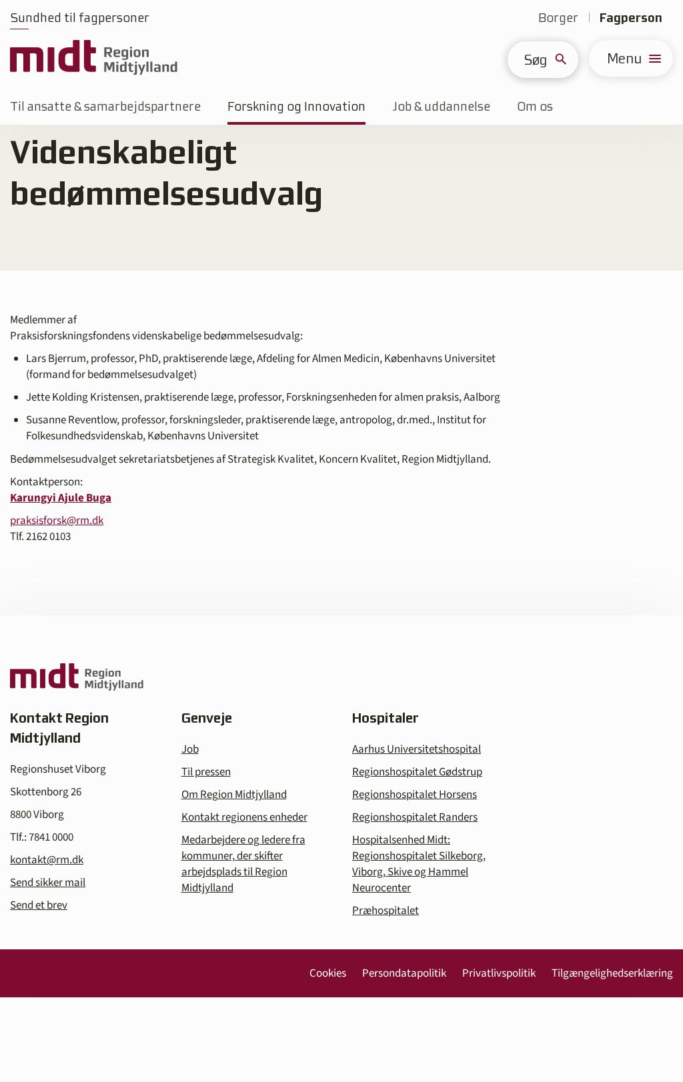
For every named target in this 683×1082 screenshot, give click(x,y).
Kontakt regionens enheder (244, 817)
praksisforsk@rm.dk (56, 521)
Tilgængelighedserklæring (612, 973)
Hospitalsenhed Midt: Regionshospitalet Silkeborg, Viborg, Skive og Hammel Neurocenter (419, 864)
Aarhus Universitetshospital (416, 749)
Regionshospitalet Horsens (414, 795)
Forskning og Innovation (296, 106)
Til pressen (206, 772)
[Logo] (93, 58)
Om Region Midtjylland (234, 795)
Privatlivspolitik (499, 973)
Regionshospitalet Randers (415, 817)
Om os (535, 106)
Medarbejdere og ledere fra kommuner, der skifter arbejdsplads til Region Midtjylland (243, 864)
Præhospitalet (385, 911)
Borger (558, 17)
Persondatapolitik (404, 973)
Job (190, 749)
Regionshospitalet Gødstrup (417, 772)
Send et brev (38, 905)
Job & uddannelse (441, 106)
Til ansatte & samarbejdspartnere (105, 106)
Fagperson (631, 17)
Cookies (327, 973)
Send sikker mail (47, 883)
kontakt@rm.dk (46, 860)
